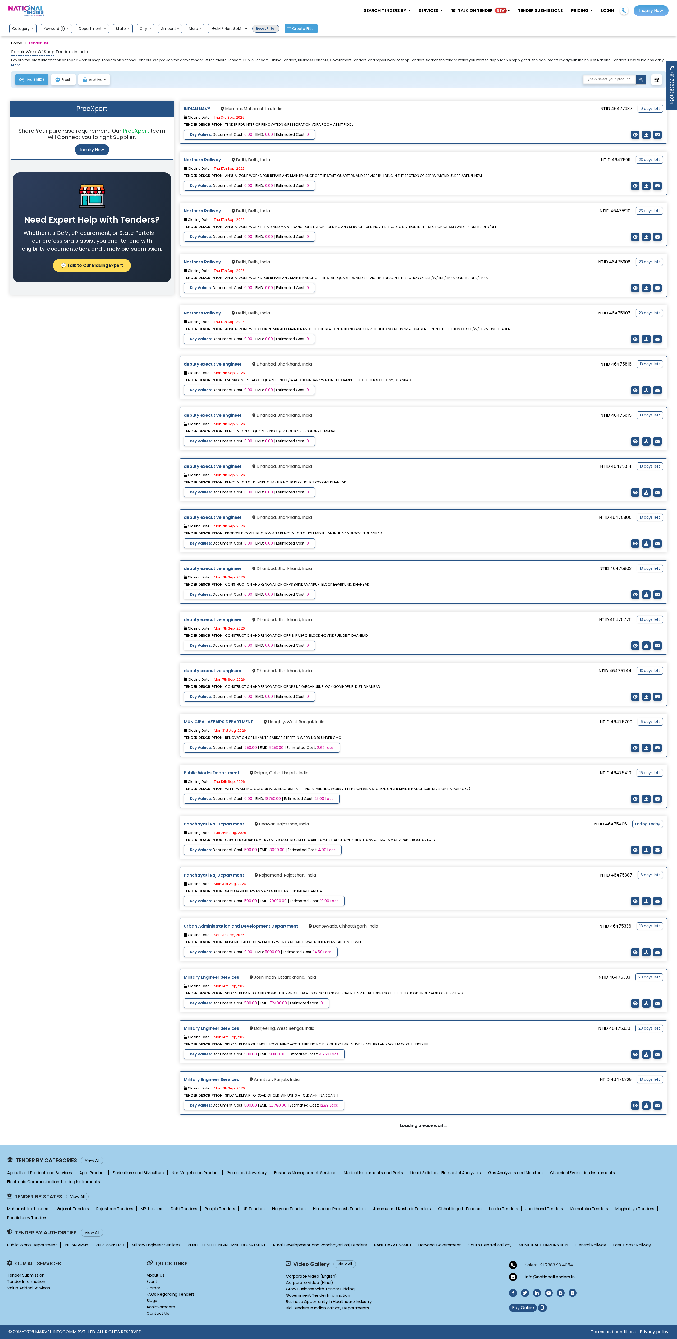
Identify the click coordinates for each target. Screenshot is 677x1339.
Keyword (55, 28)
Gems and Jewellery (247, 1172)
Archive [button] (96, 79)
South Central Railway (489, 1245)
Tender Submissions (540, 10)
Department (91, 28)
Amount (168, 28)
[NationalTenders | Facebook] (513, 1293)
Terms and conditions (613, 1332)
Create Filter (303, 28)
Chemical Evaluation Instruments (582, 1172)
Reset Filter (266, 28)
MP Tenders (152, 1208)
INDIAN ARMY (76, 1245)
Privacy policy (654, 1332)
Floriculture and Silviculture (138, 1172)
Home (16, 43)
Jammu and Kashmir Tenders (402, 1208)
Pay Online (523, 1308)
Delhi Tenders (184, 1208)
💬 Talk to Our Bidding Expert (92, 265)
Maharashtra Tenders (28, 1208)
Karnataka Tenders (589, 1208)
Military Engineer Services (156, 1245)
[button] (480, 10)
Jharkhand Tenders (544, 1208)
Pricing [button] (580, 10)
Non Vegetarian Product (195, 1172)
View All (92, 1160)
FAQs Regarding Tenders (171, 1294)
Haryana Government (439, 1245)
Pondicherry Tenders (27, 1217)
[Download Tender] (646, 135)
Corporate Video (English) (311, 1276)
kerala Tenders (503, 1208)
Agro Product (92, 1172)
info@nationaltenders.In (550, 1277)
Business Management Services (305, 1172)
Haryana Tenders (289, 1208)
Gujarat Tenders (73, 1208)
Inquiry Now (92, 150)
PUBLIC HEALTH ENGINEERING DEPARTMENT (227, 1245)
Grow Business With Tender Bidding (320, 1289)
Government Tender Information (318, 1295)
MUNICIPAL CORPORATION (543, 1245)
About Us (155, 1275)
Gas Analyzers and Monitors (515, 1172)
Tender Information (26, 1281)
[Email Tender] (657, 135)
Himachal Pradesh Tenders (339, 1208)
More (193, 28)
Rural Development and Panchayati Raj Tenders (320, 1245)
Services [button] (429, 10)
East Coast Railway (632, 1245)
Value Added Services (28, 1288)
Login (607, 10)
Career (153, 1288)
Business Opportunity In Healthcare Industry (329, 1301)
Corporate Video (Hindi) (309, 1282)
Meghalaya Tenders (634, 1208)
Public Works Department (32, 1245)
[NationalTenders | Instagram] (573, 1293)
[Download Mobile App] (542, 1308)
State (121, 28)
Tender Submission (25, 1275)
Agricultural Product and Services (39, 1172)
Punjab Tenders (220, 1208)
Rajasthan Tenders (114, 1208)
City (144, 28)
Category (21, 28)
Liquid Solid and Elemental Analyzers (445, 1172)
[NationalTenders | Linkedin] (537, 1293)
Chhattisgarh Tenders (460, 1208)
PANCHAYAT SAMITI (392, 1245)
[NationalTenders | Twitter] (525, 1293)
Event (152, 1281)
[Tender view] (635, 135)
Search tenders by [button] (385, 10)
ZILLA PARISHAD (110, 1245)
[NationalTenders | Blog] (561, 1293)
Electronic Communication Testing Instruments (53, 1181)
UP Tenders (254, 1208)
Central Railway (590, 1245)
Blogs (152, 1300)
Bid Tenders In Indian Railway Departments (327, 1308)
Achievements (161, 1307)
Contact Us (158, 1313)
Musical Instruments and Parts (373, 1172)
